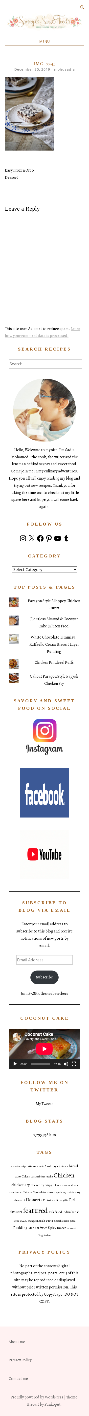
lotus (16, 1221)
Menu (44, 41)
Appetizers (29, 1166)
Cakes (26, 1176)
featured (35, 1211)
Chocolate (39, 1192)
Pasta (49, 1220)
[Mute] (66, 1064)
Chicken (64, 1175)
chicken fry (20, 1185)
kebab (75, 1212)
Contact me (18, 1378)
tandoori (71, 1228)
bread (73, 1166)
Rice (31, 1228)
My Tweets (44, 1103)
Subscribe (44, 977)
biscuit (64, 1166)
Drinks (48, 1200)
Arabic (40, 1166)
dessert (19, 1200)
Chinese (27, 1192)
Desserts (34, 1199)
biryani (56, 1166)
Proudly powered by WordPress (37, 1397)
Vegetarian (45, 1235)
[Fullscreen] (73, 1064)
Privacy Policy (20, 1360)
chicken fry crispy (41, 1185)
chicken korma (61, 1185)
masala (40, 1221)
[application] (44, 1049)
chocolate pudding (56, 1192)
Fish (51, 1212)
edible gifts (61, 1200)
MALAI (23, 1221)
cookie (70, 1192)
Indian (67, 1212)
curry (77, 1192)
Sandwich (41, 1228)
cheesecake (47, 1176)
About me (17, 1342)
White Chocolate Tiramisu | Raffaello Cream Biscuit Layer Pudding (54, 644)
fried (58, 1212)
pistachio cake (61, 1221)
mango (32, 1221)
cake (18, 1176)
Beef (47, 1166)
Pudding (20, 1227)
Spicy (52, 1227)
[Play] (15, 1064)
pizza (72, 1221)
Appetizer (16, 1166)
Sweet (61, 1227)
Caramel (35, 1176)
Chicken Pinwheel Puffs (54, 662)
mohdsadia (64, 69)
